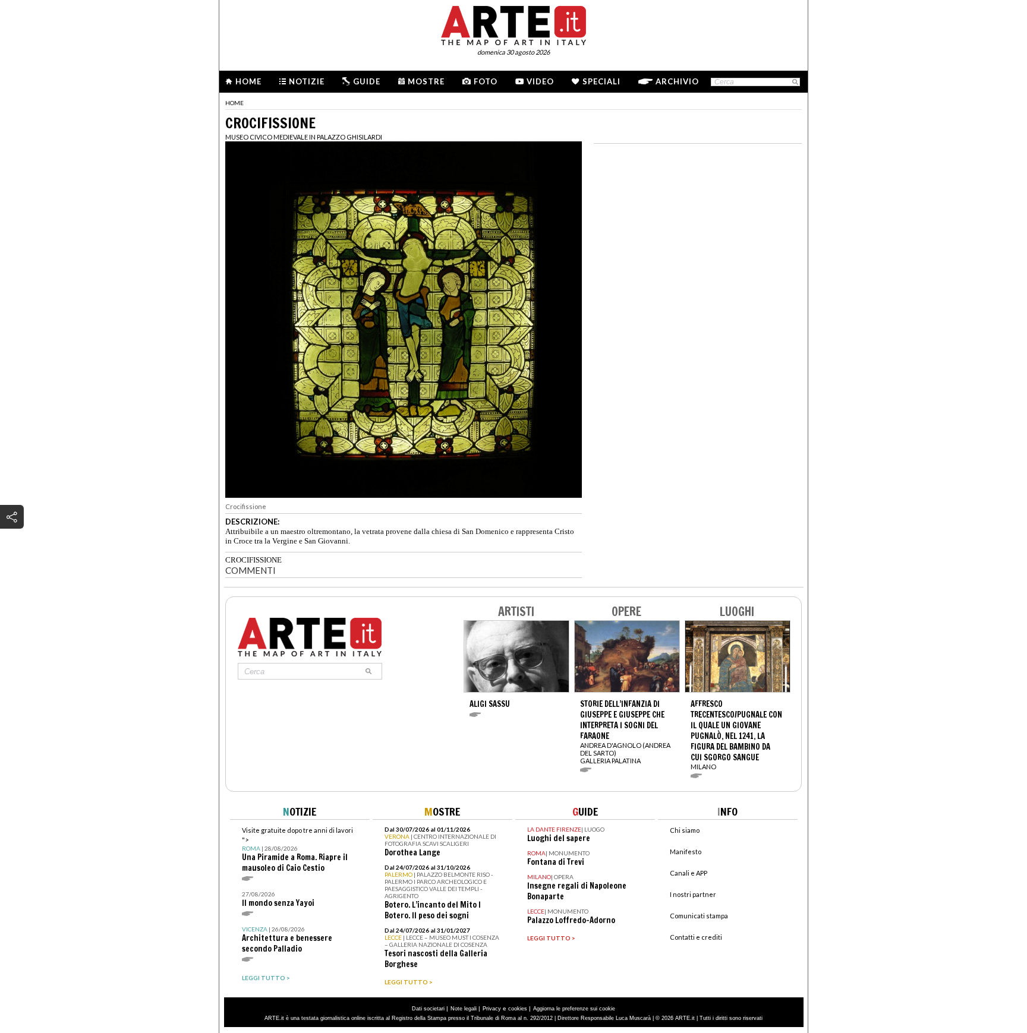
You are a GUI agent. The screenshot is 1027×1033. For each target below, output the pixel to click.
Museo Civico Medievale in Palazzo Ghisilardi (303, 137)
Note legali (464, 1009)
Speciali (601, 81)
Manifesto (685, 851)
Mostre (426, 81)
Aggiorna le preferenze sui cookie (574, 1009)
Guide (366, 81)
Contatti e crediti (696, 937)
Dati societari (428, 1009)
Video (540, 81)
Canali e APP (688, 873)
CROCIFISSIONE (253, 559)
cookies (517, 1009)
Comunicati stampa (699, 916)
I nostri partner (693, 894)
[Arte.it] (513, 23)
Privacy (492, 1009)
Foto (485, 81)
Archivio (677, 81)
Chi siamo (685, 830)
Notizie (307, 81)
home (234, 102)
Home (248, 81)
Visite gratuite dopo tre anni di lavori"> (297, 849)
